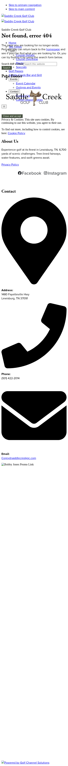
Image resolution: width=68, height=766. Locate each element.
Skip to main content (22, 9)
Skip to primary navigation (25, 5)
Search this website (12, 63)
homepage (53, 49)
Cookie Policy (16, 133)
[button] (14, 79)
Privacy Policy (10, 164)
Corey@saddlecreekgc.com (18, 458)
